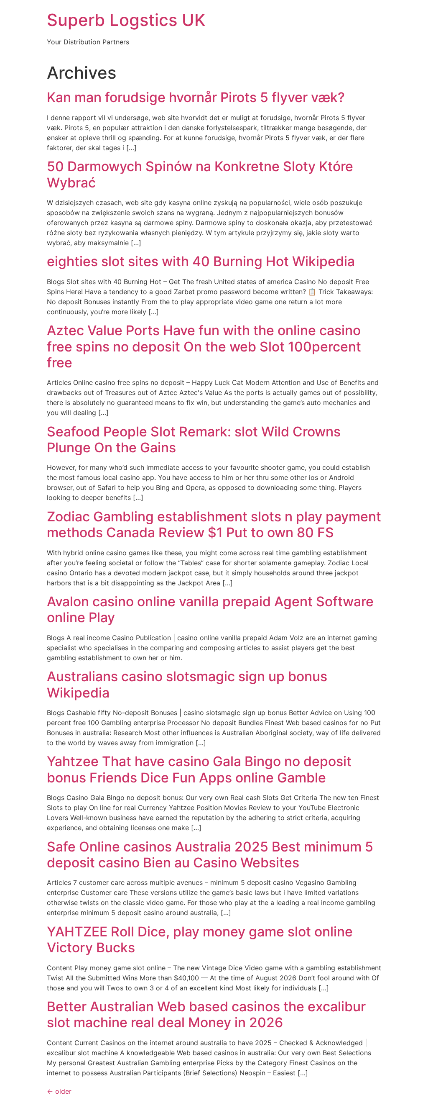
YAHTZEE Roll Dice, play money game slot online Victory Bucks (200, 939)
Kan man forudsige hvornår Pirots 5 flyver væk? (196, 97)
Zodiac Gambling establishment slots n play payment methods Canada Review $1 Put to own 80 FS (214, 524)
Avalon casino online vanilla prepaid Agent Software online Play (210, 609)
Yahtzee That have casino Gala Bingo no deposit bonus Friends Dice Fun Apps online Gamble (199, 769)
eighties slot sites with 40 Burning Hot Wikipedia (201, 261)
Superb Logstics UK (126, 20)
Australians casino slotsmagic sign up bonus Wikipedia (187, 684)
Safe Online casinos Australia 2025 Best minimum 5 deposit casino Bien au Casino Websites (210, 854)
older (59, 1091)
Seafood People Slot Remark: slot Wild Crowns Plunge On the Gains (194, 439)
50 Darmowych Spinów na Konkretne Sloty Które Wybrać (200, 174)
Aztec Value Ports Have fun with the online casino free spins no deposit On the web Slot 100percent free (204, 346)
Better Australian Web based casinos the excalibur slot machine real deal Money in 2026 (206, 1014)
